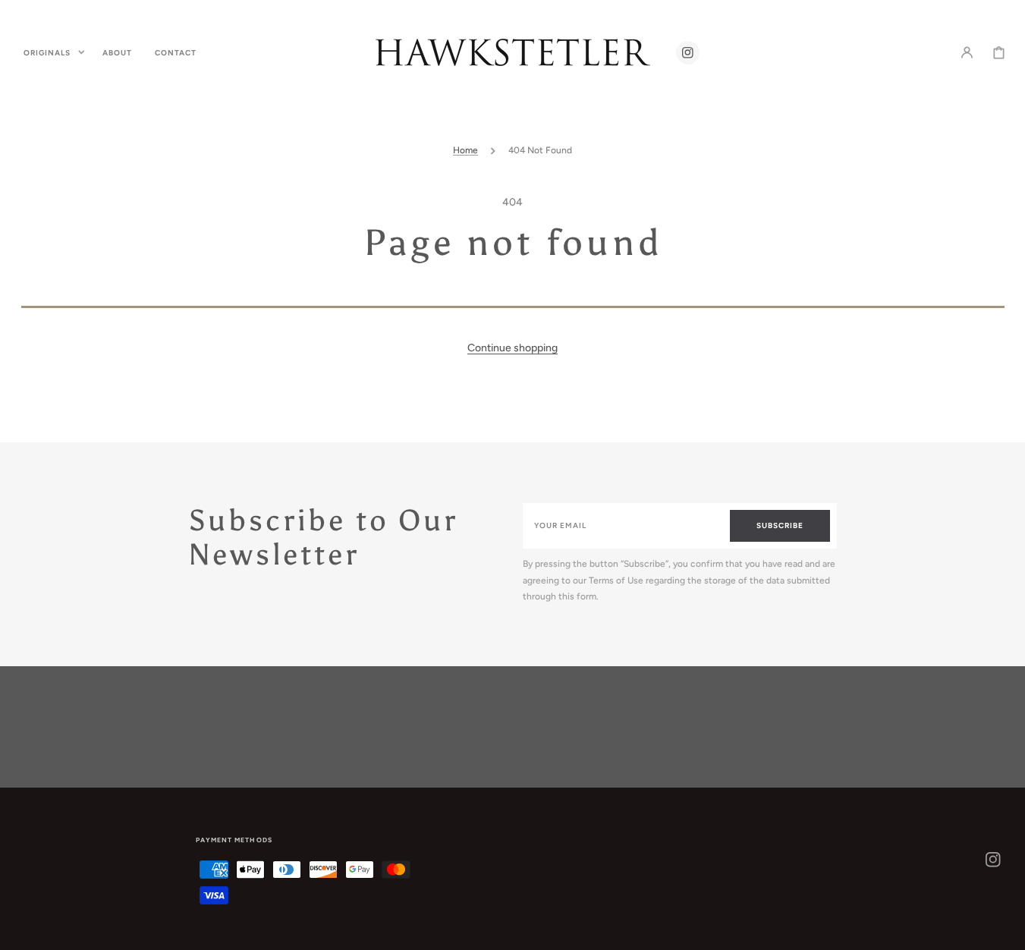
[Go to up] (1005, 930)
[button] (967, 52)
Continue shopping (512, 347)
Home (465, 150)
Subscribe (779, 525)
